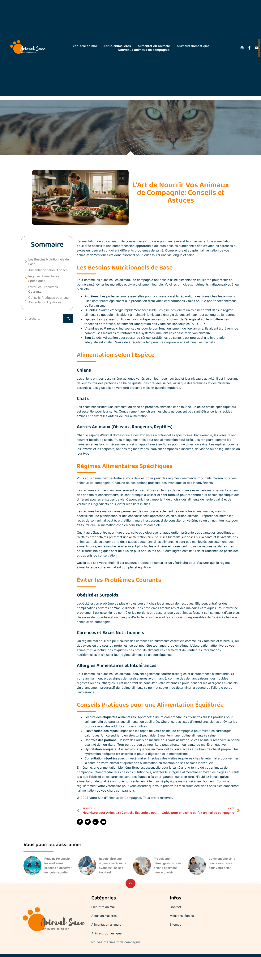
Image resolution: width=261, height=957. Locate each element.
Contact (175, 907)
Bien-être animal (84, 46)
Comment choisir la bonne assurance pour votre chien (222, 863)
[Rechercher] (68, 318)
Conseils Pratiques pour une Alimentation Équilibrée (48, 300)
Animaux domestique (193, 46)
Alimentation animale (154, 46)
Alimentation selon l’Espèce (48, 270)
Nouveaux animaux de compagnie (144, 50)
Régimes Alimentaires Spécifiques (43, 278)
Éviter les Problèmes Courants (43, 289)
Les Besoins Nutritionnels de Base (48, 261)
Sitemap (175, 924)
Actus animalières (117, 46)
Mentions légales (182, 916)
